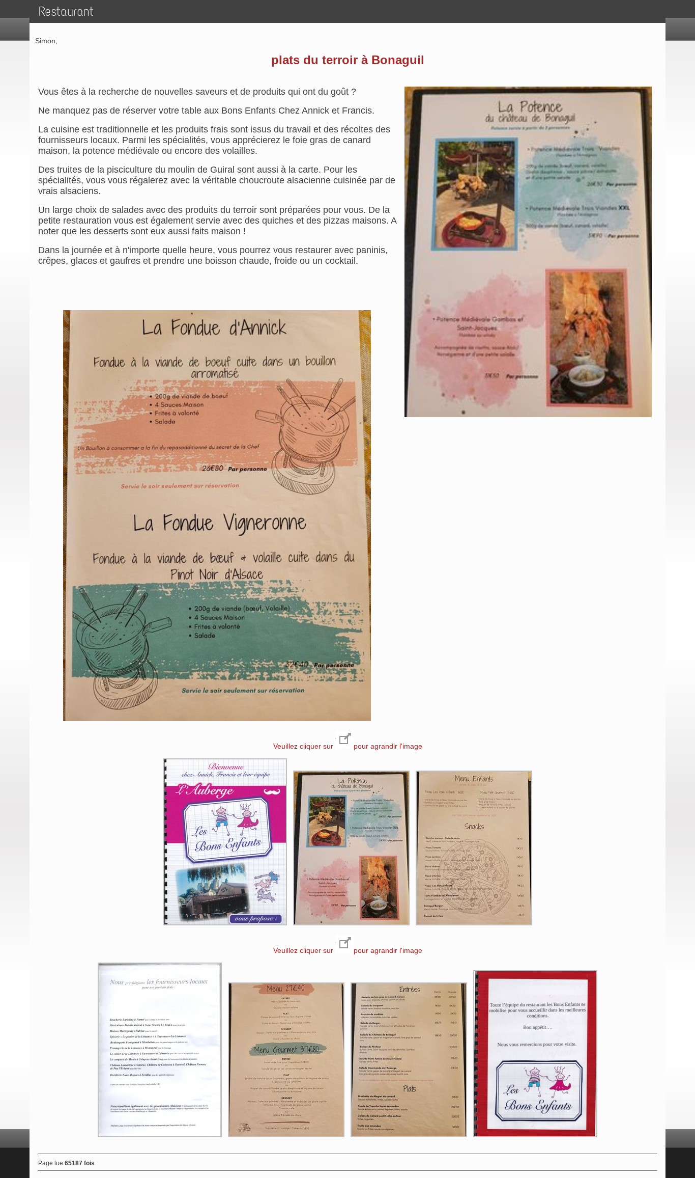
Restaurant (66, 11)
